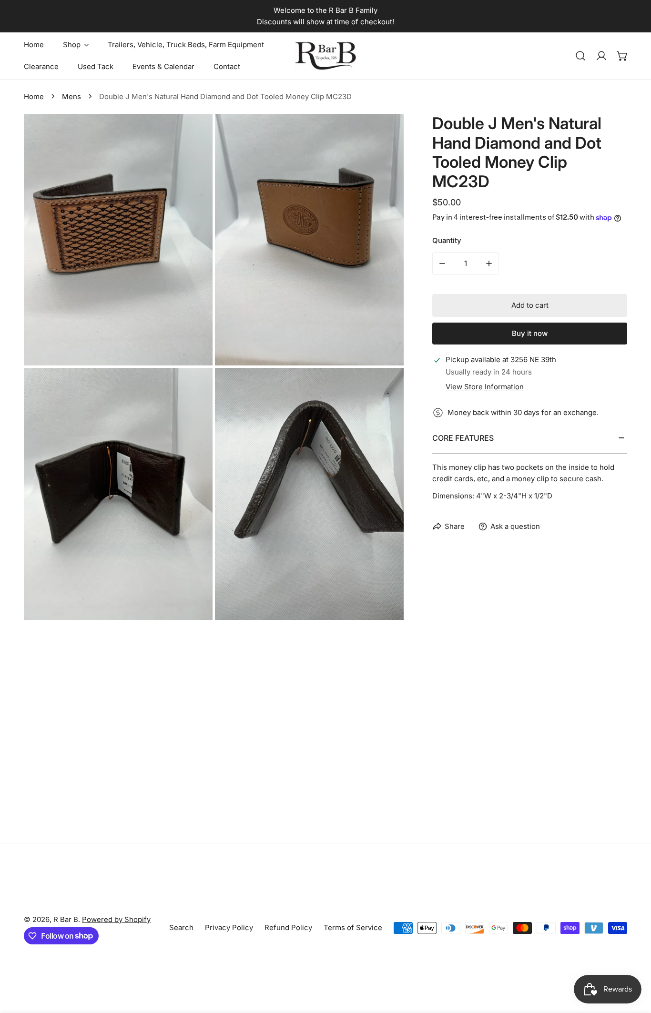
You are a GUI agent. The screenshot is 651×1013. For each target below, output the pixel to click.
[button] (622, 55)
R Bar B (65, 919)
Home (34, 96)
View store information (485, 387)
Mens (71, 96)
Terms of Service (353, 927)
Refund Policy (288, 927)
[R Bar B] (325, 56)
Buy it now (530, 333)
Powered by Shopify (116, 919)
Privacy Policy (229, 927)
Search (181, 927)
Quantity (446, 240)
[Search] (580, 55)
